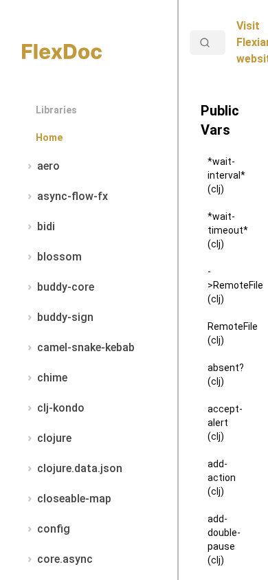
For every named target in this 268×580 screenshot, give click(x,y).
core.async (65, 559)
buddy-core (65, 286)
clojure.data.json (79, 468)
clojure (54, 438)
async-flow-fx (72, 196)
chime (52, 377)
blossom (59, 256)
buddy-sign (65, 317)
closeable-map (74, 498)
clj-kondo (61, 407)
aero (48, 165)
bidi (46, 226)
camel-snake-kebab (86, 347)
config (53, 528)
